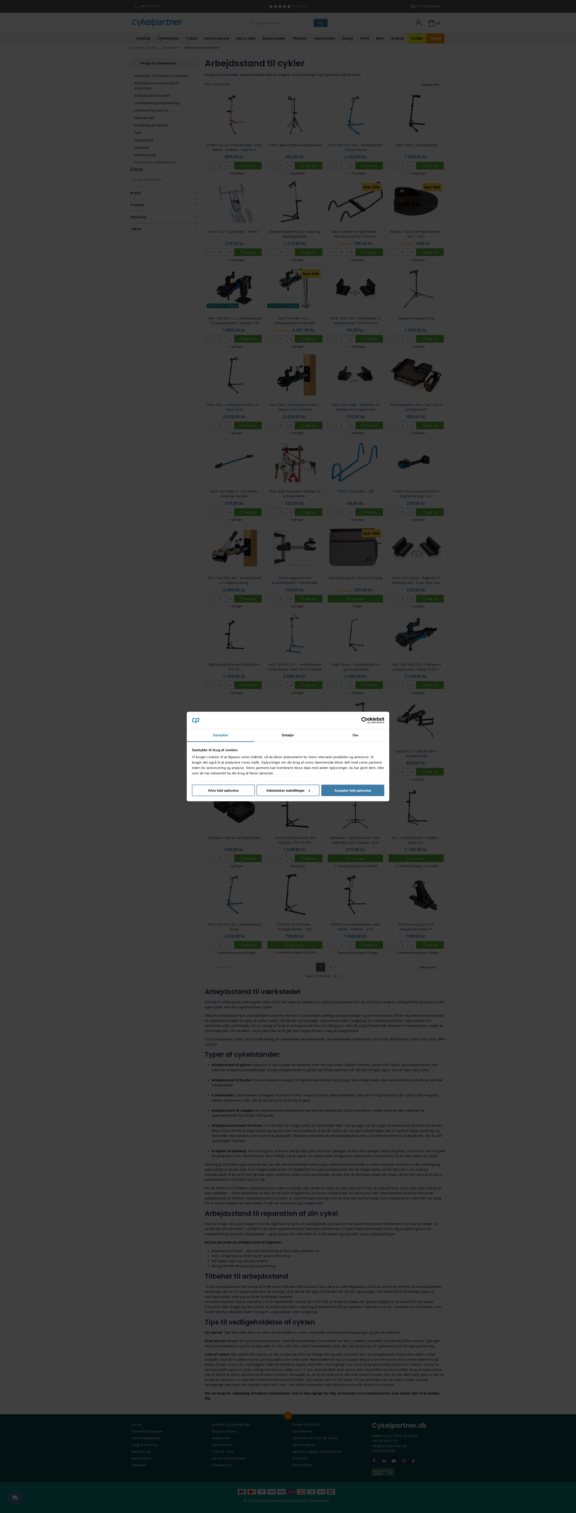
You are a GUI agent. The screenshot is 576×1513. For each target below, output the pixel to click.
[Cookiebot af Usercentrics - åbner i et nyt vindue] (364, 720)
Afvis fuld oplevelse (223, 790)
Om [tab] (355, 735)
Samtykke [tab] (220, 735)
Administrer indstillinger (285, 790)
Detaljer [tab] (288, 735)
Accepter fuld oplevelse (352, 790)
